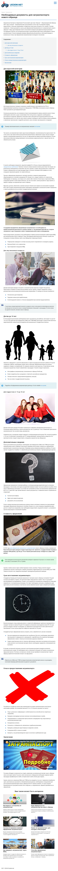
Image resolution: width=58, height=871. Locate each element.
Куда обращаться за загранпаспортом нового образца (42, 806)
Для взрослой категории (11, 43)
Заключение (8, 62)
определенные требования (11, 167)
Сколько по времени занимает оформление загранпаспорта (13, 828)
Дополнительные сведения (12, 52)
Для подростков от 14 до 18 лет (15, 50)
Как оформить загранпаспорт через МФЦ (14, 850)
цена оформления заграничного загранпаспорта (22, 548)
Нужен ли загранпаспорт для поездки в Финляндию (40, 828)
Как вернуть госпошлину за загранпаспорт (12, 806)
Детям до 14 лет (9, 47)
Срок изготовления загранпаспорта (14, 57)
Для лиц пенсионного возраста (15, 45)
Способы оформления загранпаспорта (38, 850)
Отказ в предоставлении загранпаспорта (15, 60)
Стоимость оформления (11, 55)
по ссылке (37, 126)
